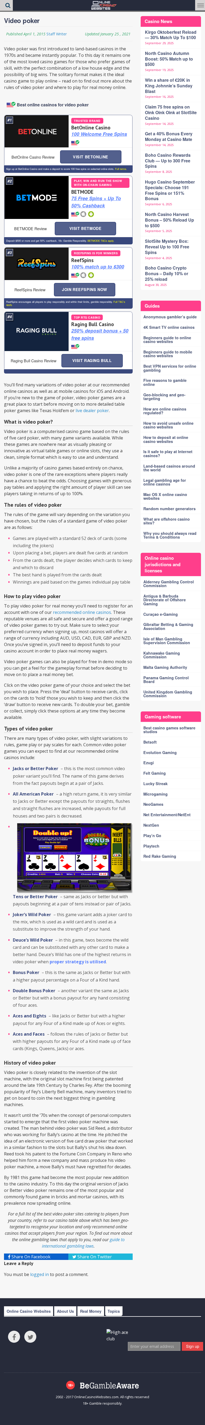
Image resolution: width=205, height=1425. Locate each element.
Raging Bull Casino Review (33, 360)
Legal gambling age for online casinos (164, 482)
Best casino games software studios (169, 729)
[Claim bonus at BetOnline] (37, 131)
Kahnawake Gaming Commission (161, 654)
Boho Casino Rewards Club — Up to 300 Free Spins (168, 160)
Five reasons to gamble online (165, 382)
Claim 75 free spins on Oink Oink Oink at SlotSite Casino (171, 112)
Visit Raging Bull (92, 360)
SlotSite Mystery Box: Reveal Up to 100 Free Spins (167, 246)
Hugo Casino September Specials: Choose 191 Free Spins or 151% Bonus (170, 190)
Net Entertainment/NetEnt (167, 814)
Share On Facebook (30, 1257)
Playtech (151, 846)
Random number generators (169, 508)
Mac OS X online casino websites (165, 496)
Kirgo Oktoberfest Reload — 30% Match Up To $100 (170, 35)
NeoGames (153, 804)
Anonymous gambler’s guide (170, 316)
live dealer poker (92, 410)
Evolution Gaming (160, 752)
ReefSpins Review (29, 289)
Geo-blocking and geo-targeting (164, 396)
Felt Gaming (154, 773)
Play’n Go (152, 835)
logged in (39, 1274)
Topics (114, 1311)
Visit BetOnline (90, 156)
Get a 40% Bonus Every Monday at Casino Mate (168, 136)
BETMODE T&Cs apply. (100, 241)
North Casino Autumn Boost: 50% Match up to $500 (169, 59)
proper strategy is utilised (78, 962)
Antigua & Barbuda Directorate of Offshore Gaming (164, 599)
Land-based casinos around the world (169, 467)
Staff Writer (56, 33)
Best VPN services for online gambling (169, 367)
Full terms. (120, 169)
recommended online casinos (82, 612)
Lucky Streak (155, 783)
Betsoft (150, 742)
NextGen (151, 825)
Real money (90, 1311)
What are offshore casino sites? (166, 520)
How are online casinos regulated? (164, 410)
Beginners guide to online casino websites (167, 339)
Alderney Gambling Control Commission (168, 583)
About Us (65, 1311)
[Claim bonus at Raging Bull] (37, 331)
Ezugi (148, 762)
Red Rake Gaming (159, 856)
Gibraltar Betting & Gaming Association (168, 626)
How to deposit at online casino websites (165, 439)
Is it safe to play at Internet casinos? (167, 453)
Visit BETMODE (85, 228)
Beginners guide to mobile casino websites (167, 353)
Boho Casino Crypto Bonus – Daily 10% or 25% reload (166, 273)
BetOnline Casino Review (32, 157)
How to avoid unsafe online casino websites (168, 425)
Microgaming (155, 794)
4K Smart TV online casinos (169, 327)
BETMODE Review (30, 228)
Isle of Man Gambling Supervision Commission (166, 640)
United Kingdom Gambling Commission (167, 693)
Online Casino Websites (29, 1311)
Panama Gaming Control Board (166, 679)
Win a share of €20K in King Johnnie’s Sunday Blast (168, 85)
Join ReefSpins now (84, 289)
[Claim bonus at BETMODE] (37, 197)
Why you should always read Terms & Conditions (169, 535)
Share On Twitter (94, 1257)
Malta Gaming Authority (165, 667)
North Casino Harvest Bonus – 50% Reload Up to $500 (169, 220)
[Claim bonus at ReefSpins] (37, 264)
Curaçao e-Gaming (160, 614)
